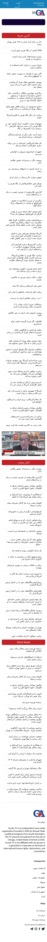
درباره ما (41, 915)
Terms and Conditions (34, 925)
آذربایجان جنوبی (39, 868)
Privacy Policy (38, 920)
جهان (43, 873)
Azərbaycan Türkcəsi (38, 4)
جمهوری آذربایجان (38, 892)
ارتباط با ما (41, 910)
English (5, 4)
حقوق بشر (41, 887)
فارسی (18, 4)
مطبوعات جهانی (38, 877)
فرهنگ (42, 882)
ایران (43, 896)
